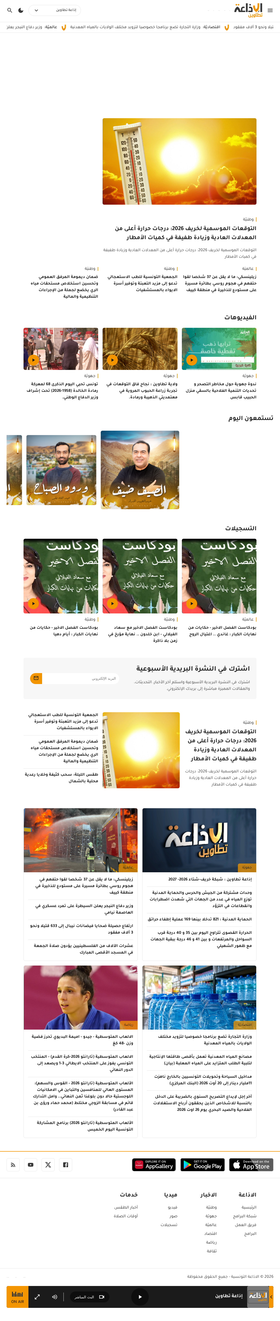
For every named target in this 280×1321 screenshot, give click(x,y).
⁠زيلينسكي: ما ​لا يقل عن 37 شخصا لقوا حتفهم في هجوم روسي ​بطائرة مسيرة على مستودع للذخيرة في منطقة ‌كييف (219, 284)
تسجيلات (169, 1225)
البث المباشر (84, 1297)
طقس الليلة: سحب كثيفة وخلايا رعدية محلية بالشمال (61, 778)
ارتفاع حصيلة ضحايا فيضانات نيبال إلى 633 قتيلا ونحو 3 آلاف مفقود (81, 929)
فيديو (172, 1208)
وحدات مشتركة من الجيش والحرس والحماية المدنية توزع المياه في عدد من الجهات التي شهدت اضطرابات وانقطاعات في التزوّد (201, 900)
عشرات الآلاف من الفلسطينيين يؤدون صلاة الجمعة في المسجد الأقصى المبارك (83, 949)
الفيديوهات (240, 318)
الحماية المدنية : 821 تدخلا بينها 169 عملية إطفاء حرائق (200, 920)
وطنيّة (248, 220)
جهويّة (248, 376)
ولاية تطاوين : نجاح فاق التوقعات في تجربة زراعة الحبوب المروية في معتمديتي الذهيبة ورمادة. (141, 391)
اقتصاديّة (245, 1025)
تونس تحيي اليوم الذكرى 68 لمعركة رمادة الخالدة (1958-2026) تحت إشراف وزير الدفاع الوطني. (62, 391)
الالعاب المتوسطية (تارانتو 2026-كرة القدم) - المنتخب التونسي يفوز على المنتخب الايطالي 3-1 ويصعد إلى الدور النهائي (82, 1064)
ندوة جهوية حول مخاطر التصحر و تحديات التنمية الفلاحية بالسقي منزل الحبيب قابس (221, 391)
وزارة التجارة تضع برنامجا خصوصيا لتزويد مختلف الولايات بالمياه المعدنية (178, 27)
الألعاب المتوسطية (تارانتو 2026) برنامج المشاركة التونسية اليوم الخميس (85, 1126)
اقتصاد (210, 1234)
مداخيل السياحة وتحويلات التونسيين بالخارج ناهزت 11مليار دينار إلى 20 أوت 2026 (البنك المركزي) (203, 1080)
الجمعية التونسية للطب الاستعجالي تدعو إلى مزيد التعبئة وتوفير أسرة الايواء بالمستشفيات (142, 284)
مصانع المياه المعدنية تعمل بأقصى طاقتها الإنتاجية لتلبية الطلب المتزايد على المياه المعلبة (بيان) (200, 1060)
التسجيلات (240, 529)
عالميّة (248, 269)
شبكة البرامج (244, 1217)
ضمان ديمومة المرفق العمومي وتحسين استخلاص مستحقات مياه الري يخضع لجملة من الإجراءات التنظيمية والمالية (64, 287)
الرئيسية (249, 1208)
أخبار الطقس (126, 1208)
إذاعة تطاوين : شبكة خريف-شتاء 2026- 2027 (210, 880)
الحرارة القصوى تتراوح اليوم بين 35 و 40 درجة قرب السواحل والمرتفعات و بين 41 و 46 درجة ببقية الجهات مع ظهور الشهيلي (201, 940)
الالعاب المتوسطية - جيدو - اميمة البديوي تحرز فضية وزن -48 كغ (82, 1040)
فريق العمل (245, 1225)
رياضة (128, 1025)
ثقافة (212, 1252)
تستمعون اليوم (251, 419)
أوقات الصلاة (126, 1217)
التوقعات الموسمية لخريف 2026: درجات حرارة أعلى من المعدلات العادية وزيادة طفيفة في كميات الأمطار (185, 233)
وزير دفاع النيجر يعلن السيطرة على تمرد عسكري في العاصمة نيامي (84, 909)
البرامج (250, 1234)
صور (173, 1217)
